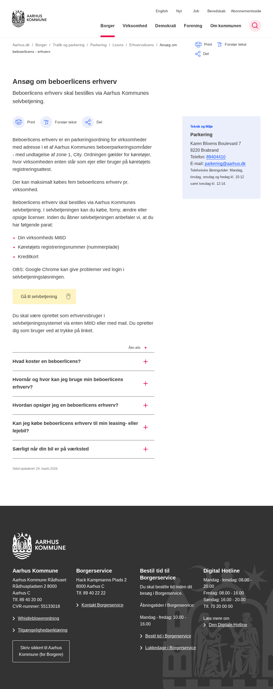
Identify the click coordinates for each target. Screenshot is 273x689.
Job (196, 11)
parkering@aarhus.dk (225, 163)
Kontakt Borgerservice (102, 605)
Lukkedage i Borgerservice (170, 647)
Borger (108, 26)
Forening (193, 26)
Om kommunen (225, 26)
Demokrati (165, 26)
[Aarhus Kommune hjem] (29, 18)
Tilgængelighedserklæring (42, 630)
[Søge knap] (255, 26)
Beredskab (216, 11)
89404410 (216, 157)
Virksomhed (135, 26)
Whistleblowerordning (38, 618)
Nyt (179, 11)
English (162, 11)
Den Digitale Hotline (228, 625)
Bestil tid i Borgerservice (168, 636)
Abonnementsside (246, 11)
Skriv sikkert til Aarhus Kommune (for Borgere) (41, 651)
